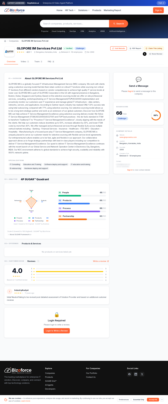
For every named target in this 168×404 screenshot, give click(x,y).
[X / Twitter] (144, 54)
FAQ (51, 61)
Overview (11, 61)
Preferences (124, 400)
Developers (50, 389)
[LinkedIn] (135, 374)
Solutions (82, 10)
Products (96, 10)
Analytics (92, 31)
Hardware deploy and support (36, 168)
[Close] (162, 400)
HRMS (102, 31)
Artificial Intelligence (117, 31)
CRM (82, 31)
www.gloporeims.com (128, 137)
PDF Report (136, 48)
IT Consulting (15, 164)
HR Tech (69, 10)
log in (130, 91)
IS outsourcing (15, 168)
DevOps (73, 31)
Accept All (153, 400)
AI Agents (49, 385)
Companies (14, 41)
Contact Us (91, 377)
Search (120, 23)
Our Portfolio (91, 373)
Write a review (99, 261)
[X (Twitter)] (142, 374)
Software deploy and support (55, 164)
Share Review (157, 54)
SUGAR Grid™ (51, 381)
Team (38, 61)
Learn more (25, 401)
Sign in (129, 170)
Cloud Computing (58, 31)
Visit (160, 3)
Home (59, 10)
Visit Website (120, 48)
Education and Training (32, 164)
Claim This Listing (155, 48)
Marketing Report (112, 10)
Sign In (158, 10)
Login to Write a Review (57, 331)
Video (24, 61)
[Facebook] (129, 374)
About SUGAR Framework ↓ (20, 234)
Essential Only (138, 400)
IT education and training (80, 164)
